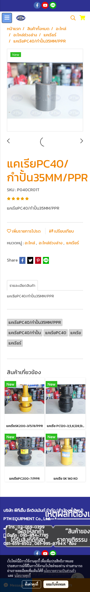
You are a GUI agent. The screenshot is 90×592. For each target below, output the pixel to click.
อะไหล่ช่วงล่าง (51, 243)
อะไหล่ (30, 243)
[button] (71, 17)
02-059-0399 (31, 527)
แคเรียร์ (72, 243)
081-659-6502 (17, 543)
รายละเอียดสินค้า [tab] (22, 285)
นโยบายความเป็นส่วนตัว (60, 571)
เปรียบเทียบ (63, 231)
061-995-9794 (48, 543)
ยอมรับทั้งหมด (56, 584)
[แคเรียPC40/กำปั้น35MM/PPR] (45, 90)
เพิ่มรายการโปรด (26, 231)
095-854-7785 (34, 535)
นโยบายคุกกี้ (23, 575)
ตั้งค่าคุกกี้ (31, 584)
